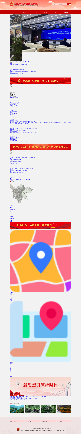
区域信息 (56, 12)
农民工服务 (66, 12)
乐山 (10, 366)
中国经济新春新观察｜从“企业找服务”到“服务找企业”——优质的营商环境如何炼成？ (24, 398)
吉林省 (11, 299)
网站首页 (15, 12)
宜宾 (10, 367)
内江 (10, 370)
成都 (10, 373)
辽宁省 (11, 298)
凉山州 (11, 364)
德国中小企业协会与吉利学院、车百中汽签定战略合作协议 (19, 61)
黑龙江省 (11, 300)
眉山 (10, 372)
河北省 (11, 295)
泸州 (10, 368)
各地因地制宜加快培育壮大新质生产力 (16, 397)
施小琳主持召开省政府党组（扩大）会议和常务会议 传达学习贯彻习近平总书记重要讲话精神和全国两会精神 (28, 396)
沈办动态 (35, 12)
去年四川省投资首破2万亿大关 (15, 402)
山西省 (11, 294)
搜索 (70, 4)
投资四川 (46, 12)
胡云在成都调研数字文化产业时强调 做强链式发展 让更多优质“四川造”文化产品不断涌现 (24, 400)
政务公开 (25, 12)
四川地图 (11, 362)
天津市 (11, 297)
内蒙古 (11, 293)
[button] (10, 404)
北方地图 (11, 292)
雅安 (10, 371)
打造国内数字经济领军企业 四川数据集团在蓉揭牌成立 (19, 399)
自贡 (10, 369)
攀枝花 (11, 363)
